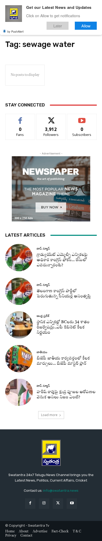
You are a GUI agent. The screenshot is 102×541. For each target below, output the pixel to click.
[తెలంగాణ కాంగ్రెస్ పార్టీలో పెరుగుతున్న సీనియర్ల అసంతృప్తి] (19, 291)
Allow (85, 25)
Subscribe (82, 118)
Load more (49, 415)
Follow (51, 118)
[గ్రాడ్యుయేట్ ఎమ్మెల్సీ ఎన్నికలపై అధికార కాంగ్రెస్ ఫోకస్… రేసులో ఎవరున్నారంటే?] (19, 257)
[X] (58, 503)
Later (57, 25)
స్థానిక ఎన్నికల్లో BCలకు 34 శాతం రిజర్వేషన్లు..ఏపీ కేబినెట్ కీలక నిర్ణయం (63, 327)
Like (20, 118)
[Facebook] (30, 503)
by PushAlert (15, 31)
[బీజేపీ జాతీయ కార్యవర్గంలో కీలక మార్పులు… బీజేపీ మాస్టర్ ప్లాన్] (19, 358)
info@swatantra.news (60, 490)
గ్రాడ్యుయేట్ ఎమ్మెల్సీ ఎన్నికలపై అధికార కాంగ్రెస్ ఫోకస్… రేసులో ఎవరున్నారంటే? (62, 260)
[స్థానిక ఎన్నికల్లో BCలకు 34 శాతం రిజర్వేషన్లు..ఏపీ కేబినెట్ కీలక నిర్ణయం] (19, 325)
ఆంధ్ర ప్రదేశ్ (43, 316)
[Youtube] (72, 503)
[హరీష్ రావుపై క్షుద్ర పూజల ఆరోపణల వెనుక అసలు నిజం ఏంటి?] (19, 392)
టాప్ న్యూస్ (43, 248)
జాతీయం (42, 352)
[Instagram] (44, 503)
